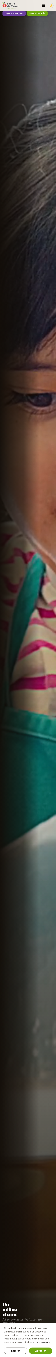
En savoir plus (43, 1342)
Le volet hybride (37, 13)
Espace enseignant (14, 13)
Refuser (15, 1350)
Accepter (40, 1350)
